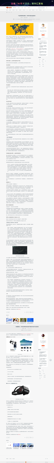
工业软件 (36, 11)
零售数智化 (11, 11)
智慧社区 (33, 11)
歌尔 (10, 442)
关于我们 (10, 458)
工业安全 (38, 11)
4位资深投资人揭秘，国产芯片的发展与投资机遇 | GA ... (16, 449)
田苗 (25, 328)
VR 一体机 (14, 442)
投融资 (20, 11)
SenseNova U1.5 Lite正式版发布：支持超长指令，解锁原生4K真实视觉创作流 (43, 46)
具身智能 (40, 373)
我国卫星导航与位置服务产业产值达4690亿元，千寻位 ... (23, 323)
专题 (24, 7)
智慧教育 (29, 11)
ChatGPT (40, 378)
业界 (9, 12)
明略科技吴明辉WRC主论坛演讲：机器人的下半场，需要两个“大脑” (43, 52)
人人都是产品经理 (25, 17)
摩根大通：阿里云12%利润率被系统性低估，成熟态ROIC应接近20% (43, 49)
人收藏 (8, 312)
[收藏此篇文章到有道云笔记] (27, 312)
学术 (9, 11)
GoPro (43, 62)
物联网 (40, 11)
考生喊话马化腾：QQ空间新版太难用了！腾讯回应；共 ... (16, 323)
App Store (44, 373)
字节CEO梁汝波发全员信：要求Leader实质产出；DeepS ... (9, 323)
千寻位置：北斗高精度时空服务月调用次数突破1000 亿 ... (30, 323)
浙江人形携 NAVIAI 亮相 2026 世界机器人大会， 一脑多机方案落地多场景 (43, 43)
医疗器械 (22, 11)
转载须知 (19, 309)
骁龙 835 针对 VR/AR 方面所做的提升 (26, 333)
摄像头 (40, 64)
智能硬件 (43, 11)
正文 (11, 12)
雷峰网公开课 (14, 7)
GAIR (22, 7)
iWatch (40, 62)
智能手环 (45, 375)
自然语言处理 (40, 375)
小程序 (40, 66)
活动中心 (19, 7)
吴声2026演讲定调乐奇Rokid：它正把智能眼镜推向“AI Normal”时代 (42, 353)
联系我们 (7, 458)
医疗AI (18, 11)
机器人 (44, 11)
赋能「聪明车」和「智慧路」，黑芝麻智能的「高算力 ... (23, 449)
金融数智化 (14, 11)
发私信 (43, 345)
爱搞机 (29, 7)
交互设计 (43, 66)
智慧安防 (27, 11)
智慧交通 (31, 11)
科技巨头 (17, 11)
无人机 (40, 59)
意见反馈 (14, 458)
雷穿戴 (43, 64)
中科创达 (8, 442)
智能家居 (47, 11)
